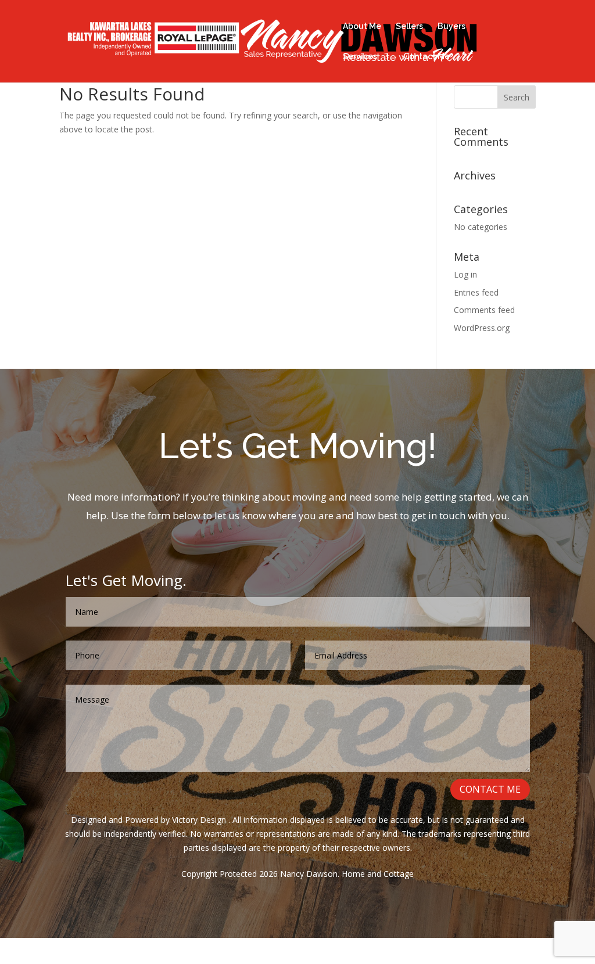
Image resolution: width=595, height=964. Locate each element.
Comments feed (484, 309)
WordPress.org (482, 327)
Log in (465, 274)
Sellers (409, 26)
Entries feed (476, 292)
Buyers (451, 26)
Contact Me (426, 56)
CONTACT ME (490, 789)
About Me (362, 26)
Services (360, 56)
